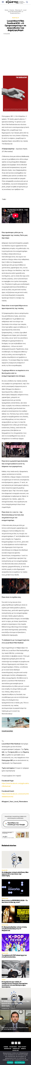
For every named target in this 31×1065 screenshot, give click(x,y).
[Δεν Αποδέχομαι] (29, 1058)
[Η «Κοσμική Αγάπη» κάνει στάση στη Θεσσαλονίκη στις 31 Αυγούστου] (15, 914)
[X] (19, 1043)
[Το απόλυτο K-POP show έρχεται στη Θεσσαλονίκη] (15, 942)
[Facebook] (12, 1043)
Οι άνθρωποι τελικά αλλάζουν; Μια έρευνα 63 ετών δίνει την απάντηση (15, 874)
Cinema (11, 10)
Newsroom (5, 898)
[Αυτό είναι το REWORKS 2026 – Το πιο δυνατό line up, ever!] (15, 888)
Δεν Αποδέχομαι (19, 1062)
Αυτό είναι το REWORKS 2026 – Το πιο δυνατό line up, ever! (15, 901)
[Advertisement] (15, 58)
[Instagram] (16, 1043)
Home (6, 10)
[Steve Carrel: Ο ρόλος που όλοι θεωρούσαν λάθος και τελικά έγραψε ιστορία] (15, 1021)
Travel (3, 979)
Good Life (4, 870)
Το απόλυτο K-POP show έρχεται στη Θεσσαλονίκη (14, 956)
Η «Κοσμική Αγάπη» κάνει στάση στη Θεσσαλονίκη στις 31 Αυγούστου (14, 928)
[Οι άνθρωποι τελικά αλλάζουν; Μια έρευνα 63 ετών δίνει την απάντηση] (15, 859)
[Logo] (15, 2)
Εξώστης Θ (18, 10)
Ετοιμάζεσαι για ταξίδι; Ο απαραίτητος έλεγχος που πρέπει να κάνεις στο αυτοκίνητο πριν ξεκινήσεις (15, 984)
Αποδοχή (10, 1062)
